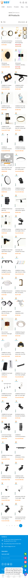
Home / (11, 12)
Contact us (4, 569)
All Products (16, 12)
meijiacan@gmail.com (9, 546)
